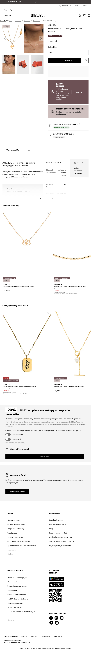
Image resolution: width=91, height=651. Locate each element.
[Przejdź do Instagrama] (56, 618)
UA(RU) (28, 642)
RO (20, 642)
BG (5, 642)
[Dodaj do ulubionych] (86, 60)
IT (17, 642)
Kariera (10, 554)
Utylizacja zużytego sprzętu (60, 546)
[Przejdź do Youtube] (62, 618)
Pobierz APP (79, 92)
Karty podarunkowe (15, 603)
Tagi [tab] (28, 150)
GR (11, 642)
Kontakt (10, 620)
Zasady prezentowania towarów (61, 541)
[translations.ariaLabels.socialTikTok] (51, 623)
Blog (51, 529)
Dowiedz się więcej (17, 491)
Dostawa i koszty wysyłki (17, 578)
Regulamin (24, 636)
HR (13, 642)
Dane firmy (34, 636)
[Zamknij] (85, 2)
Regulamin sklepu (56, 520)
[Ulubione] (84, 15)
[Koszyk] (89, 15)
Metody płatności (14, 582)
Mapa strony (57, 636)
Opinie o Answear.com (16, 524)
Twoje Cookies (45, 636)
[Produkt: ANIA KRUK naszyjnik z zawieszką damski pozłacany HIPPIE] (27, 347)
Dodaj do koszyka (65, 60)
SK (23, 642)
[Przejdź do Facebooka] (51, 618)
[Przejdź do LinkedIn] (57, 623)
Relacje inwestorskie (15, 537)
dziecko (7, 15)
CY (7, 642)
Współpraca (12, 533)
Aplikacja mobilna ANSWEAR (60, 537)
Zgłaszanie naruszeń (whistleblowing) (21, 546)
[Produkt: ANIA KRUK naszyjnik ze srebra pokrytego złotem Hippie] (27, 246)
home (6, 20)
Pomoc (10, 616)
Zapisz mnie (44, 457)
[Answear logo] (38, 15)
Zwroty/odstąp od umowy (17, 586)
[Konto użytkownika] (79, 15)
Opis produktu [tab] (12, 150)
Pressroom (11, 550)
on (11, 10)
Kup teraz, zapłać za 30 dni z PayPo (21, 612)
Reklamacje (12, 590)
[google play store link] (56, 579)
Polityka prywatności (11, 636)
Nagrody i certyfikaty (15, 529)
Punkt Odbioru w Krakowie (17, 599)
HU (15, 642)
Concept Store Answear (16, 595)
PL (18, 642)
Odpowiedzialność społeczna (18, 541)
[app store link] (56, 584)
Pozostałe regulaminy (57, 524)
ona (5, 10)
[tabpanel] (45, 177)
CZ (9, 642)
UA (25, 642)
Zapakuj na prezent (15, 607)
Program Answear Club (58, 533)
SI (22, 642)
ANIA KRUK (52, 25)
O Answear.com (13, 520)
